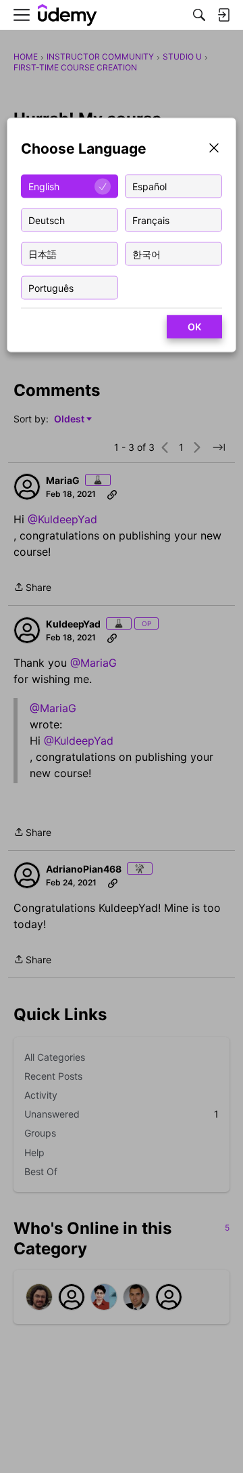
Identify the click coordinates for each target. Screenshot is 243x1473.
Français (150, 219)
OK (194, 326)
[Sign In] (223, 15)
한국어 (146, 253)
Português (51, 287)
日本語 (42, 253)
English (43, 186)
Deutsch (46, 219)
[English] (67, 15)
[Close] (214, 149)
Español (149, 186)
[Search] (199, 15)
